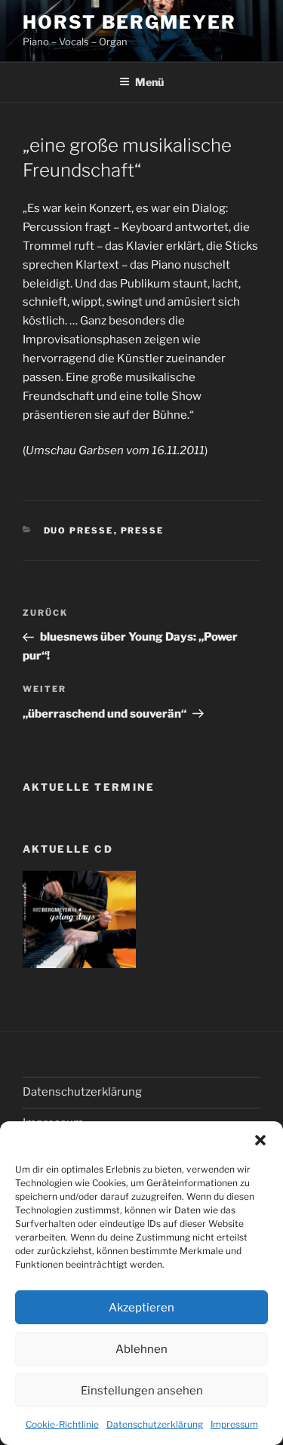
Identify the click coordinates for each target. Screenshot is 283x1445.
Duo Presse (79, 530)
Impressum (234, 1424)
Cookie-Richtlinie (62, 1424)
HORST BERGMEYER (129, 22)
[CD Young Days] (79, 964)
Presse (143, 530)
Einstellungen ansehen (142, 1390)
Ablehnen (141, 1349)
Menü (149, 81)
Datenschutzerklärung (154, 1424)
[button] (260, 1140)
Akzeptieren (141, 1307)
